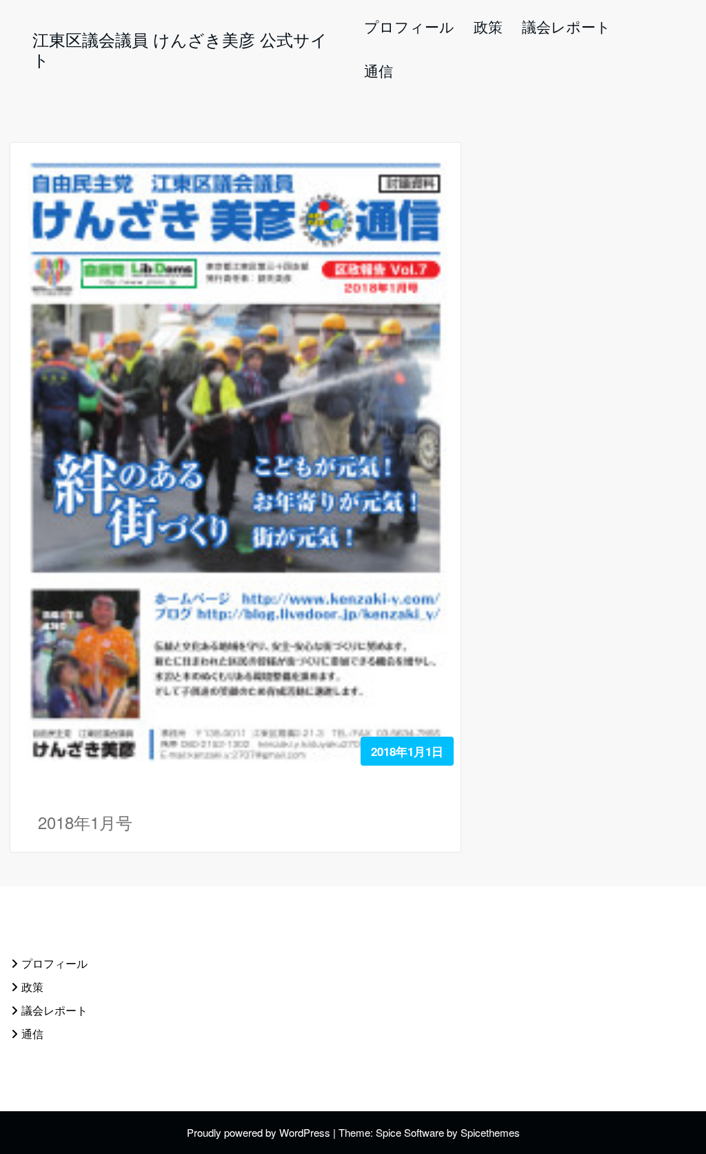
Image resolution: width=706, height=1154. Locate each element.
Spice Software (410, 1132)
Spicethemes (490, 1132)
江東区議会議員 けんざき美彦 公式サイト (179, 49)
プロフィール (54, 963)
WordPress (304, 1132)
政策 (32, 987)
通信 (32, 1034)
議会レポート (54, 1010)
